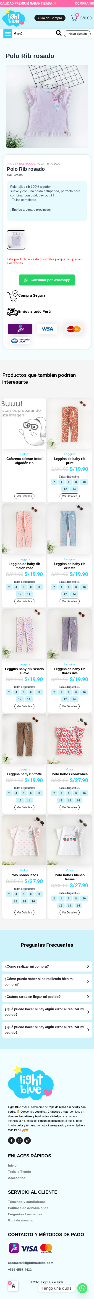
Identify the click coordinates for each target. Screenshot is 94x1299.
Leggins (69, 454)
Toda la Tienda (19, 1171)
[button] (7, 33)
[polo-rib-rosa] (47, 106)
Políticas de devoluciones (28, 1208)
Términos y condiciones (27, 1202)
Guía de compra (20, 1220)
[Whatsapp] (82, 1288)
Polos (30, 163)
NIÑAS (20, 163)
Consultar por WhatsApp (50, 280)
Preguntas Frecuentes (25, 1214)
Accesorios (17, 1178)
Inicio (11, 163)
